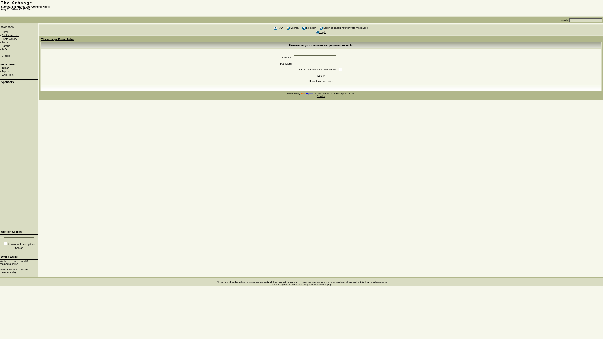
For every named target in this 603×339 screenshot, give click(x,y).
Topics (5, 67)
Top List (6, 71)
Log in (322, 32)
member (4, 272)
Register (311, 27)
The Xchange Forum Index (57, 39)
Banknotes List (10, 35)
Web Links (8, 74)
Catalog (6, 45)
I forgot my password (321, 81)
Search (6, 55)
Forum (5, 42)
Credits (321, 96)
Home (5, 31)
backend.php (324, 284)
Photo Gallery (9, 38)
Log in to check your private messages (345, 27)
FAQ (4, 49)
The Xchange (17, 3)
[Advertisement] (547, 8)
